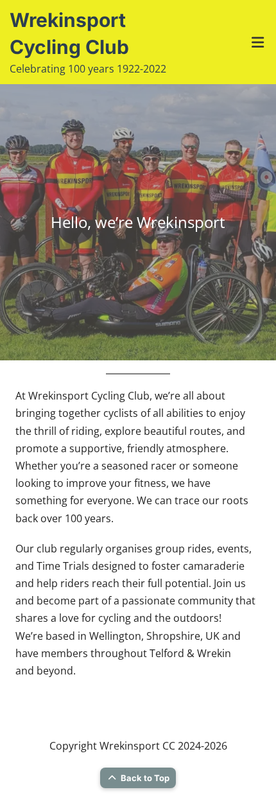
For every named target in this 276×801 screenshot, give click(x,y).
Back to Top (145, 778)
